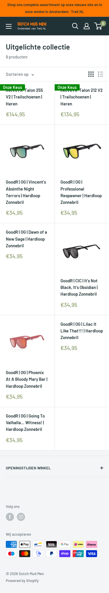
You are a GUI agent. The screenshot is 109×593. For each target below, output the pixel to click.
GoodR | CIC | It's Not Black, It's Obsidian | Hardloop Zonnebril (79, 287)
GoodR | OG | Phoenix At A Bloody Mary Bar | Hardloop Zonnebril (26, 379)
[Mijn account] (87, 26)
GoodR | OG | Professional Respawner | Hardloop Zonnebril (81, 192)
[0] (98, 26)
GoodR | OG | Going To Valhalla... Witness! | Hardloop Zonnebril (25, 422)
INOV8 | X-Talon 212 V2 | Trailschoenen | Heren (81, 96)
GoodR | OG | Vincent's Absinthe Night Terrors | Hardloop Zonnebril (26, 192)
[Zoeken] (75, 26)
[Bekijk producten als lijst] (100, 74)
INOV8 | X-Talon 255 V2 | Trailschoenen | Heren (24, 96)
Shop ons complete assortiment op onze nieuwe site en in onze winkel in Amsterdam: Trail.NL (54, 8)
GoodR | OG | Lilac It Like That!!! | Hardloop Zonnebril (81, 330)
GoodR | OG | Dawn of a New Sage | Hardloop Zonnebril (26, 238)
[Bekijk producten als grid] (91, 74)
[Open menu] (9, 26)
